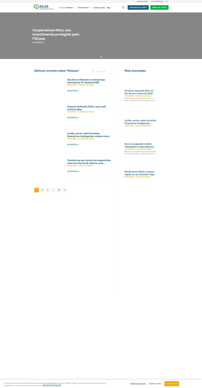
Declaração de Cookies (52, 385)
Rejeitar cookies (155, 384)
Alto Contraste (157, 1)
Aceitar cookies (171, 384)
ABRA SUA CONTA (159, 7)
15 (59, 190)
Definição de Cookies (138, 384)
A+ (167, 1)
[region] (101, 384)
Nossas (65, 7)
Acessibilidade (142, 1)
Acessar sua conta (138, 7)
